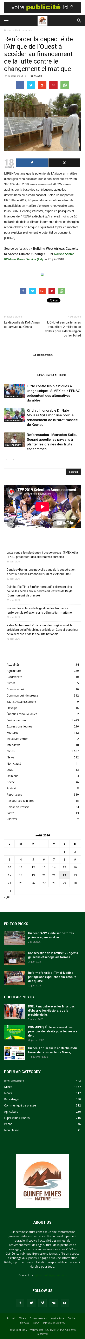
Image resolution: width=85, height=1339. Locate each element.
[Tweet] (64, 162)
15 (64, 867)
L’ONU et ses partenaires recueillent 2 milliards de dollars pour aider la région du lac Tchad (63, 329)
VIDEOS (12, 819)
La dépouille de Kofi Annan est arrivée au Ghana (22, 325)
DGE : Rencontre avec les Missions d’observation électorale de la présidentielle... (51, 1010)
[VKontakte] (54, 1303)
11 (20, 867)
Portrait (12, 788)
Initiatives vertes (17, 739)
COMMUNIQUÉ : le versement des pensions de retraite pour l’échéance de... (52, 1031)
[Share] (32, 162)
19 (33, 875)
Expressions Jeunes (19, 726)
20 (44, 875)
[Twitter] (31, 1303)
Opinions (12, 776)
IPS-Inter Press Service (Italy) (24, 259)
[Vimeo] (42, 1303)
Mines (11, 751)
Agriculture (14, 671)
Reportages (14, 794)
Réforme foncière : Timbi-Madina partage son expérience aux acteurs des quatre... (52, 977)
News (10, 757)
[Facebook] (20, 1303)
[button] (79, 20)
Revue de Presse (18, 807)
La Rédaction (43, 355)
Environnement (24, 30)
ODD (10, 770)
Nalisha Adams (64, 254)
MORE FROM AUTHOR (51, 375)
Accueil (11, 1318)
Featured (13, 732)
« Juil (7, 897)
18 (20, 875)
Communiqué (16, 689)
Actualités (13, 664)
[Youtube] (65, 1303)
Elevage (12, 708)
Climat (11, 683)
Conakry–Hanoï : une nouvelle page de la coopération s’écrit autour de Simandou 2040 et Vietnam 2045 (41, 572)
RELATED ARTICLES (19, 375)
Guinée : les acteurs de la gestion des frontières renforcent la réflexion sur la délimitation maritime (39, 610)
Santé (10, 813)
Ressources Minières (20, 801)
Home (7, 30)
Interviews (13, 745)
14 (53, 867)
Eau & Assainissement (21, 702)
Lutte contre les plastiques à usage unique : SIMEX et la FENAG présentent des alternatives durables (42, 555)
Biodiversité (14, 677)
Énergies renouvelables (22, 714)
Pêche (11, 782)
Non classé (14, 763)
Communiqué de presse (22, 695)
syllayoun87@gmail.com (50, 1275)
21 (53, 875)
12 (33, 867)
